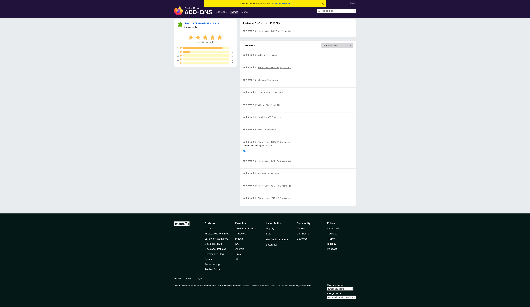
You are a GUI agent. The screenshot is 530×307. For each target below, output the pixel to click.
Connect (301, 228)
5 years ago (271, 55)
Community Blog (214, 254)
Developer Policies (215, 248)
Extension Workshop (216, 238)
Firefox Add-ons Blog (217, 233)
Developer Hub (213, 243)
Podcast (332, 248)
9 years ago (285, 186)
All (236, 259)
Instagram (333, 228)
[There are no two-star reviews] (206, 59)
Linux (238, 254)
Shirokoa (262, 80)
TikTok (331, 238)
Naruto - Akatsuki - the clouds (201, 23)
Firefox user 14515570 (268, 161)
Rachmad (262, 173)
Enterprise (271, 244)
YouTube (332, 233)
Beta (268, 233)
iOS (237, 243)
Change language (335, 285)
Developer (302, 238)
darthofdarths (264, 92)
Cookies (189, 278)
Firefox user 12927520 (268, 198)
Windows (240, 233)
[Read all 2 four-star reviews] (206, 52)
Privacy (177, 278)
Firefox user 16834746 (268, 67)
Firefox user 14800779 (268, 31)
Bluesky (331, 243)
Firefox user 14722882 (268, 142)
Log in (353, 3)
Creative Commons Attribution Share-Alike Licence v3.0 (267, 285)
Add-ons (210, 223)
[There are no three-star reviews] (206, 55)
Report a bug (212, 264)
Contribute (303, 233)
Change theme (334, 293)
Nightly (270, 228)
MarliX (261, 129)
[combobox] (336, 11)
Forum (208, 259)
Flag (245, 151)
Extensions (221, 12)
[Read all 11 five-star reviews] (206, 48)
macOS (239, 238)
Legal (199, 278)
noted (200, 285)
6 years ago (272, 80)
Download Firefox (245, 228)
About (208, 228)
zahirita (261, 55)
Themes (234, 12)
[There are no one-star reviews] (206, 63)
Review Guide (212, 269)
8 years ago (285, 161)
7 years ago (286, 31)
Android (239, 248)
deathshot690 (264, 117)
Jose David (263, 105)
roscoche (192, 27)
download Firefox (281, 3)
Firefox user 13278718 (268, 186)
